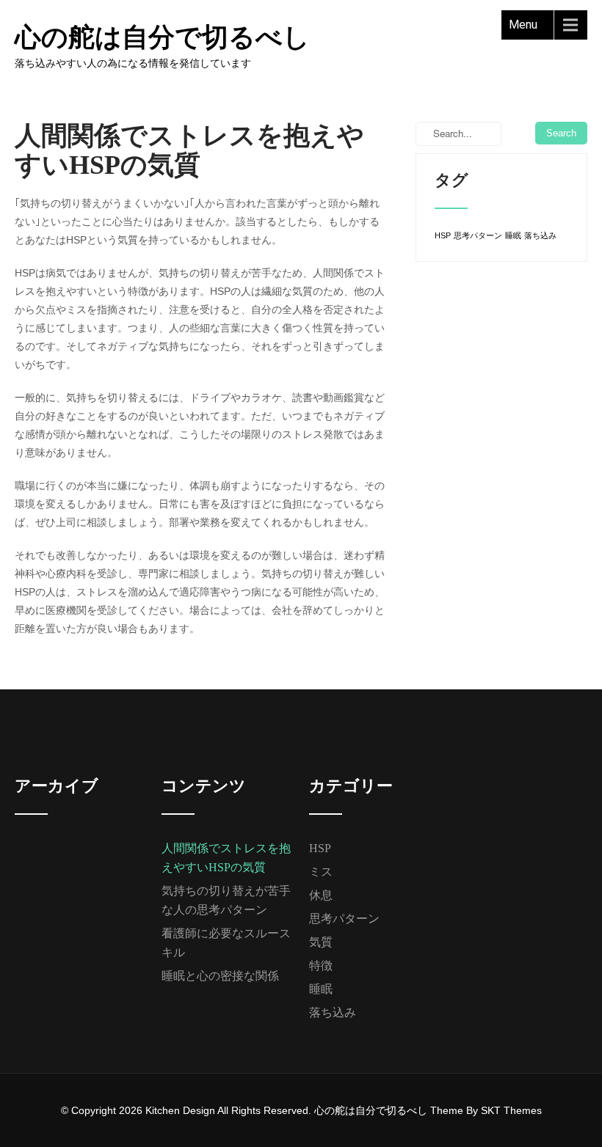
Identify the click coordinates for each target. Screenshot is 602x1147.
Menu (523, 25)
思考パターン (478, 235)
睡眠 (513, 235)
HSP (443, 235)
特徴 (321, 965)
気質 (321, 942)
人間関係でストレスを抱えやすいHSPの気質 (226, 857)
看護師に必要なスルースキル (226, 943)
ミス (321, 871)
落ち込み (540, 235)
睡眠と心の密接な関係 (220, 976)
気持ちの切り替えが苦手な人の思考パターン (226, 900)
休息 (321, 895)
